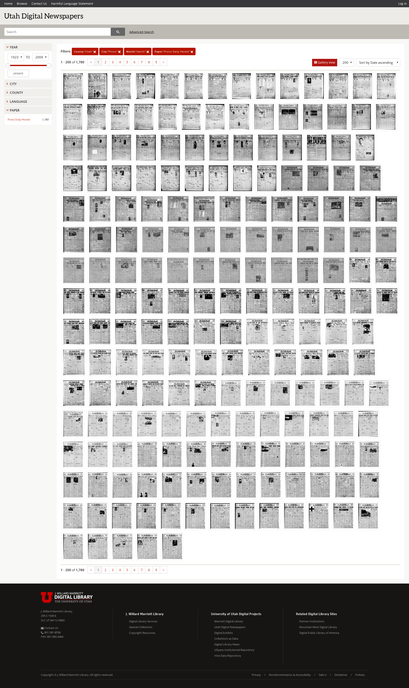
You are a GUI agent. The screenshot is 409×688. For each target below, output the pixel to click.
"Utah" (84, 51)
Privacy (256, 675)
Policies (360, 675)
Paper (15, 110)
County (16, 92)
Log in (402, 3)
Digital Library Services (143, 621)
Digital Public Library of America (319, 633)
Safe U (323, 675)
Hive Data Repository (227, 656)
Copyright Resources (142, 633)
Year (14, 47)
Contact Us (39, 3)
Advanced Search (141, 32)
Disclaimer (340, 675)
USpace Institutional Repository (234, 650)
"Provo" (110, 51)
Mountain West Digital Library (318, 627)
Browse (22, 3)
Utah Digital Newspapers (229, 627)
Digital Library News (226, 644)
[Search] (118, 32)
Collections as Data (226, 638)
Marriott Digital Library (228, 621)
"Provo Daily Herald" (173, 51)
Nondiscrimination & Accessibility (290, 675)
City (13, 84)
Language (18, 101)
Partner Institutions (311, 621)
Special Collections (140, 627)
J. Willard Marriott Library (56, 611)
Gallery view (326, 62)
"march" (136, 51)
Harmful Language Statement (72, 3)
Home (8, 3)
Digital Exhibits (223, 633)
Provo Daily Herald (19, 119)
